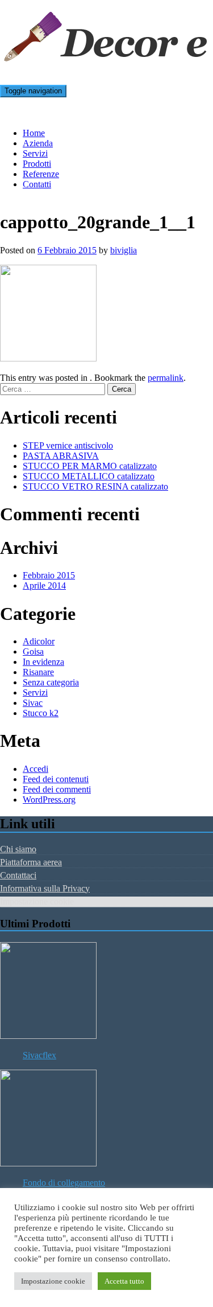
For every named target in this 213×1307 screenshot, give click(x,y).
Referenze (41, 174)
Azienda (38, 143)
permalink (165, 378)
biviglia (123, 250)
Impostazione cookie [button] (53, 1281)
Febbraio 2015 (49, 575)
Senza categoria (51, 682)
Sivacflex (39, 1055)
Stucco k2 (41, 713)
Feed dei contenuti (56, 779)
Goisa (33, 651)
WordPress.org (49, 799)
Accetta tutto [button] (124, 1281)
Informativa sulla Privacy (45, 888)
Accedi (35, 769)
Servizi (35, 153)
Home (34, 133)
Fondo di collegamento (64, 1182)
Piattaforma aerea (31, 862)
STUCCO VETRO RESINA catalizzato (95, 486)
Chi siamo (18, 849)
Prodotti (37, 163)
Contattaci (18, 875)
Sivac (33, 703)
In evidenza (43, 662)
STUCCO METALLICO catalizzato (88, 476)
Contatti (37, 184)
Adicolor (39, 641)
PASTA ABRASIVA (61, 456)
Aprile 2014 (44, 585)
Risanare (38, 672)
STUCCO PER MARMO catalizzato (90, 466)
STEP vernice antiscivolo (68, 445)
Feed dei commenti (57, 789)
